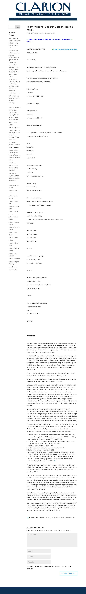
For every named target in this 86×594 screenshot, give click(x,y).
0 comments (51, 33)
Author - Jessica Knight (41, 33)
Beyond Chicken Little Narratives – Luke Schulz (14, 178)
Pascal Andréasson (14, 108)
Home (13, 19)
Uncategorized (13, 270)
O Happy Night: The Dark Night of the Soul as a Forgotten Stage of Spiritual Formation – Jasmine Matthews (14, 86)
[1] (54, 461)
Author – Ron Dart (14, 259)
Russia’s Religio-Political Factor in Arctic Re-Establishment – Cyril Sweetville (14, 55)
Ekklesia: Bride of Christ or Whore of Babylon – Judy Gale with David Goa (14, 43)
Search (18, 27)
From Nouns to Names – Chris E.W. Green (13, 167)
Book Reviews (13, 267)
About (18, 19)
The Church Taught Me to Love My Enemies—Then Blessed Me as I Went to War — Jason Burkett (14, 69)
